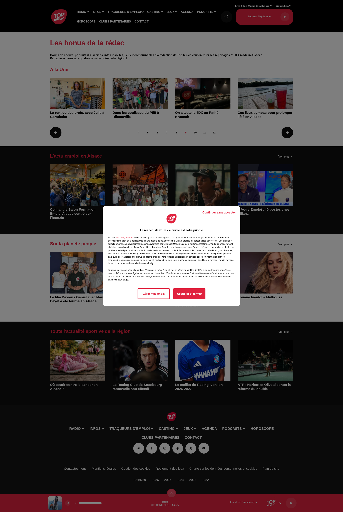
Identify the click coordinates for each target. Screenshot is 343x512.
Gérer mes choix (154, 294)
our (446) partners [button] (125, 237)
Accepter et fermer (189, 294)
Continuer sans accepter (219, 212)
